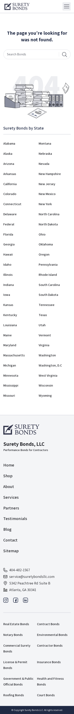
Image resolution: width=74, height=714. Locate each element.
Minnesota (10, 375)
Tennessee (46, 305)
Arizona (8, 164)
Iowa (6, 295)
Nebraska (45, 153)
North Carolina (49, 214)
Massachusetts (14, 355)
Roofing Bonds (13, 695)
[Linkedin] (25, 601)
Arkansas (9, 174)
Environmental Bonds (52, 635)
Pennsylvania (48, 264)
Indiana (8, 285)
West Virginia (48, 375)
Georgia (9, 244)
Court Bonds (46, 695)
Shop (8, 475)
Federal (8, 224)
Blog (7, 529)
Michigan (9, 365)
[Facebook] (15, 601)
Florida (8, 234)
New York (45, 204)
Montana (45, 143)
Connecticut (12, 204)
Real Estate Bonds (16, 624)
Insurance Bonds (49, 662)
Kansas (8, 305)
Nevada (44, 164)
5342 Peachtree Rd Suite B (29, 583)
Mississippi (10, 385)
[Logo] (17, 6)
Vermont (45, 335)
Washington (47, 355)
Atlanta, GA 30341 (22, 589)
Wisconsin (46, 385)
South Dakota (48, 295)
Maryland (9, 345)
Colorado (9, 194)
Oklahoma (46, 244)
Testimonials (15, 518)
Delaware (10, 214)
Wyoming (45, 395)
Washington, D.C (50, 365)
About (8, 486)
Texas (43, 315)
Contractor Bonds (49, 645)
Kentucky (10, 315)
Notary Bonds (13, 635)
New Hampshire (50, 174)
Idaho (7, 264)
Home (8, 465)
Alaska (7, 153)
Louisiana (10, 325)
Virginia (44, 345)
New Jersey (47, 184)
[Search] (64, 54)
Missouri (9, 395)
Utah (42, 325)
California (10, 184)
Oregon (44, 254)
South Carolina (49, 285)
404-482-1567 (19, 570)
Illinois (8, 275)
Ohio (42, 234)
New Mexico (47, 194)
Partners (11, 508)
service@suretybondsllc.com (31, 576)
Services (11, 497)
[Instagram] (5, 601)
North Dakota (48, 224)
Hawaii (8, 254)
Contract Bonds (48, 624)
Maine (7, 335)
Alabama (9, 143)
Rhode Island (48, 275)
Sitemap (11, 550)
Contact (10, 540)
